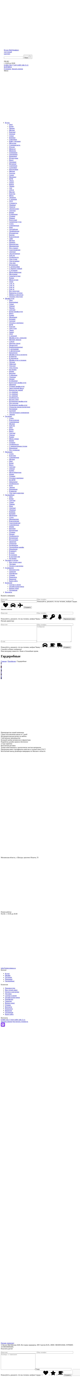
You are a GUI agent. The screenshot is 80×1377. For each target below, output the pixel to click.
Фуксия (12, 147)
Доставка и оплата (11, 560)
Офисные (12, 364)
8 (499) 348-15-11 (22, 65)
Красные (12, 132)
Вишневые (13, 156)
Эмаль (11, 181)
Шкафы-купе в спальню (17, 360)
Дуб (10, 188)
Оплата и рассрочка (16, 566)
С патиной (13, 199)
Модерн (12, 240)
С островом (13, 270)
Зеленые (12, 134)
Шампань (12, 151)
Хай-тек (12, 255)
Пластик (12, 194)
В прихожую (13, 358)
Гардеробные (9, 495)
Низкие (11, 379)
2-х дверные (13, 392)
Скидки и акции (15, 585)
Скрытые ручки (14, 276)
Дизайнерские (14, 231)
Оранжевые (13, 154)
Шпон (11, 195)
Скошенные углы (15, 222)
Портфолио (13, 573)
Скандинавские (14, 250)
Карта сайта (13, 581)
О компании (9, 568)
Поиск (26, 58)
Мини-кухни (13, 280)
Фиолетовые (13, 169)
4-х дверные (13, 396)
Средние (12, 321)
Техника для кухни (16, 296)
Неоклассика (13, 244)
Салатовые (13, 167)
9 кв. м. (11, 289)
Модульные (13, 274)
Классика (12, 455)
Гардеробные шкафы (16, 547)
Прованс (12, 242)
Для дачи (12, 263)
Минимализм (14, 246)
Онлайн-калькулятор (16, 586)
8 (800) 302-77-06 (10, 65)
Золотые (12, 173)
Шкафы (7, 975)
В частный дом (14, 556)
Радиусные (13, 220)
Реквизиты (13, 577)
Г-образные (13, 375)
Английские (13, 229)
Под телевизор (14, 450)
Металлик (12, 143)
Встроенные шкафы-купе (18, 401)
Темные (12, 306)
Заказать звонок (6, 1021)
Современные (14, 225)
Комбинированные (16, 347)
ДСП (11, 201)
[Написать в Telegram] (40, 1079)
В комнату (13, 551)
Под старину (13, 248)
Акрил (11, 182)
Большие (12, 319)
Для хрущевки (14, 261)
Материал (12, 177)
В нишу (12, 553)
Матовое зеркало (15, 340)
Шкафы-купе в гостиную (18, 354)
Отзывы (12, 575)
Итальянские (13, 233)
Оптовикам (13, 590)
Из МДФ (12, 480)
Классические (14, 237)
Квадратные (13, 530)
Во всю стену (14, 399)
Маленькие (13, 317)
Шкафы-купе (9, 298)
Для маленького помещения (19, 412)
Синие (11, 175)
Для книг (12, 366)
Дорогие (12, 207)
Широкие (12, 384)
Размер (11, 278)
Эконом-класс (14, 209)
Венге (11, 160)
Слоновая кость (14, 145)
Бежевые (12, 138)
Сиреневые (13, 166)
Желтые (12, 130)
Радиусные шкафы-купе (17, 383)
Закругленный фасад (16, 388)
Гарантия (12, 571)
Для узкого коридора (16, 493)
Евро (11, 227)
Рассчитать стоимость (20, 1021)
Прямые (12, 218)
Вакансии (12, 579)
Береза (11, 184)
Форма (11, 212)
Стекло (11, 341)
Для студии (13, 259)
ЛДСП (11, 190)
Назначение (13, 353)
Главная (3, 661)
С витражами (14, 349)
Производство (14, 570)
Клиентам (8, 583)
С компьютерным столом (18, 446)
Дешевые (12, 205)
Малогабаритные (15, 272)
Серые (11, 136)
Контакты (8, 592)
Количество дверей (16, 390)
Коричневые (13, 302)
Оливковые (13, 152)
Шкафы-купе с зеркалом (17, 338)
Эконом (12, 414)
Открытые (13, 543)
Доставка (12, 564)
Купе (11, 485)
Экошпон (12, 197)
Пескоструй (13, 345)
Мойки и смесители (16, 295)
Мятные (12, 171)
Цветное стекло (14, 343)
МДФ (11, 179)
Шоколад (12, 149)
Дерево (11, 186)
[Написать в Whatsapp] (40, 1131)
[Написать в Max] (3, 1026)
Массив (12, 192)
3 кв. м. (11, 283)
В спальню (13, 555)
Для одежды (13, 368)
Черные (12, 128)
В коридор (13, 356)
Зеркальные (13, 482)
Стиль (11, 224)
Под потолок (13, 403)
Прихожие (8, 452)
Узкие (11, 282)
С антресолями (14, 267)
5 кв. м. (11, 285)
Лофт (11, 239)
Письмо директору (7, 1343)
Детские (12, 362)
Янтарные (12, 164)
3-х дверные (13, 394)
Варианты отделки (15, 293)
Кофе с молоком (15, 141)
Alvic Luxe (13, 328)
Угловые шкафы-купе (16, 386)
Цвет (11, 124)
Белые (11, 126)
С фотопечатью (14, 351)
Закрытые (12, 542)
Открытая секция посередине (19, 407)
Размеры (12, 512)
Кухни (7, 123)
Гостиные (8, 416)
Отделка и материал (16, 323)
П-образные (13, 214)
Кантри (11, 235)
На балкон (12, 369)
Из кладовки (13, 540)
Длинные (12, 377)
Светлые (12, 310)
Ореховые (12, 162)
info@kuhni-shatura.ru (8, 968)
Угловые (12, 216)
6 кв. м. (11, 287)
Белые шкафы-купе (16, 311)
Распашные (13, 409)
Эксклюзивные (14, 253)
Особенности (14, 257)
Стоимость (13, 203)
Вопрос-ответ (14, 588)
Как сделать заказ (15, 562)
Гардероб (12, 411)
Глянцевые (13, 139)
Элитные (12, 210)
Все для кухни (14, 291)
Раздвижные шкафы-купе (18, 405)
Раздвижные (13, 545)
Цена (11, 506)
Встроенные (13, 265)
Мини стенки (14, 439)
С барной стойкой (15, 268)
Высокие (12, 373)
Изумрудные (13, 158)
